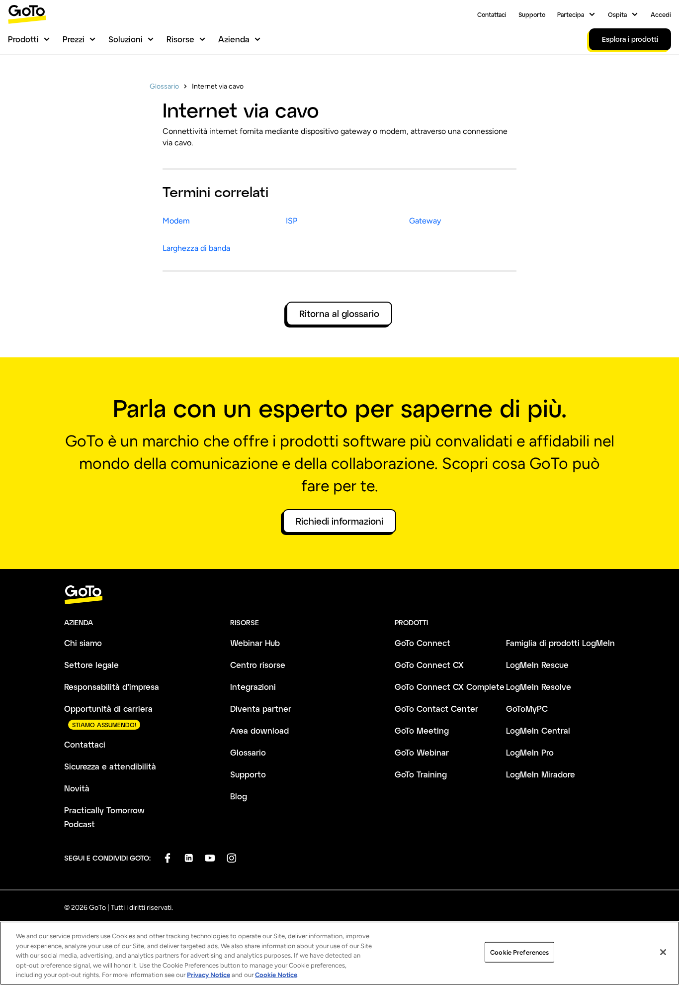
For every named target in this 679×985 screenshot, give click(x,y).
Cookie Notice (276, 975)
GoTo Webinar (422, 752)
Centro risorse (257, 664)
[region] (339, 953)
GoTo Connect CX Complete (450, 686)
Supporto (531, 14)
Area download (259, 730)
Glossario (164, 86)
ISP (291, 220)
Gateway (425, 220)
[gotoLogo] (27, 14)
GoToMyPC (527, 708)
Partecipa (570, 14)
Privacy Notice (208, 975)
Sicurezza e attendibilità (110, 766)
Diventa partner (260, 708)
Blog (238, 796)
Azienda (234, 39)
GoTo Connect (422, 643)
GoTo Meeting (422, 730)
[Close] (663, 952)
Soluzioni (125, 39)
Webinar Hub (255, 643)
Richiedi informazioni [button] (339, 521)
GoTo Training (421, 774)
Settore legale (91, 664)
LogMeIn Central (538, 730)
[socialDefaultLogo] (167, 858)
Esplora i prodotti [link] (630, 39)
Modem (176, 220)
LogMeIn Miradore (540, 774)
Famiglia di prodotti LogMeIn (560, 643)
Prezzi (74, 39)
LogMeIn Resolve (538, 686)
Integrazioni (253, 686)
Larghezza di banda (196, 248)
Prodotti (23, 39)
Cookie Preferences (519, 952)
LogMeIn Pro (530, 752)
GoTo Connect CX (429, 664)
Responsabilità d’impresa (111, 686)
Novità (76, 788)
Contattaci (492, 14)
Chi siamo (83, 643)
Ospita (617, 14)
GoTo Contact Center (436, 708)
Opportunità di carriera (108, 708)
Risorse (180, 39)
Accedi (661, 14)
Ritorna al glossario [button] (339, 313)
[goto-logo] (339, 595)
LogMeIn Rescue (537, 664)
